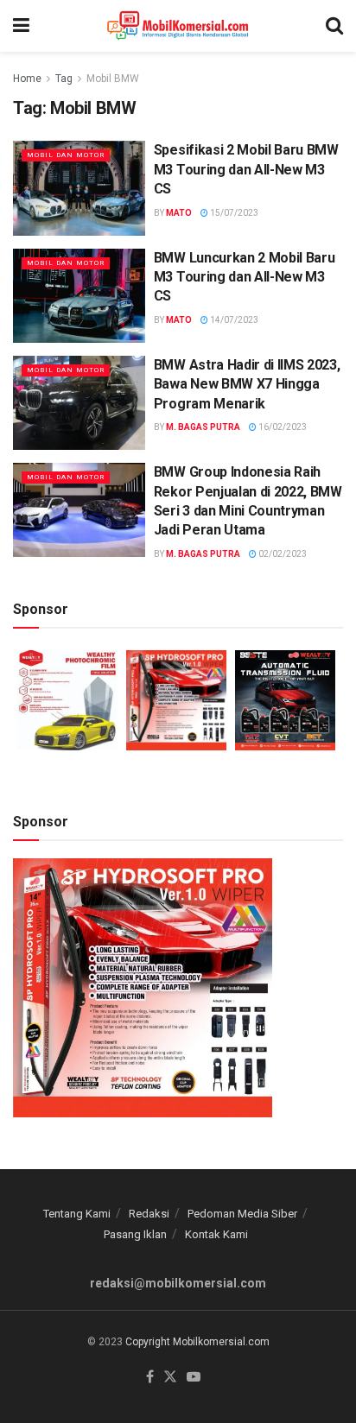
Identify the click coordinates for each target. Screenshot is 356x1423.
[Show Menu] (21, 26)
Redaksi (149, 1213)
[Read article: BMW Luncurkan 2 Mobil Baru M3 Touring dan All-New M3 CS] (79, 296)
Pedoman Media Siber (242, 1213)
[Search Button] (334, 26)
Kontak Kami (216, 1234)
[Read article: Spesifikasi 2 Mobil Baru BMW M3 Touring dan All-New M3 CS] (79, 188)
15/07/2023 (233, 213)
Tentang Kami (77, 1213)
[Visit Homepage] (177, 26)
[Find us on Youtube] (193, 1378)
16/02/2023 (282, 427)
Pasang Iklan (135, 1234)
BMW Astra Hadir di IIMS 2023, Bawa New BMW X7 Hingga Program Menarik (247, 384)
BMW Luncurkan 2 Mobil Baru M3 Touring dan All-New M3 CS (244, 277)
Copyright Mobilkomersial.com (197, 1342)
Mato (179, 213)
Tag (64, 79)
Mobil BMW (112, 79)
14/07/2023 (233, 320)
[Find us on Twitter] (170, 1378)
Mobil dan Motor (66, 155)
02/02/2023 (282, 554)
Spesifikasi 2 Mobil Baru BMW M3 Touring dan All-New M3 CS (246, 169)
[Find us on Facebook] (150, 1378)
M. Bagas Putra (203, 427)
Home (27, 79)
